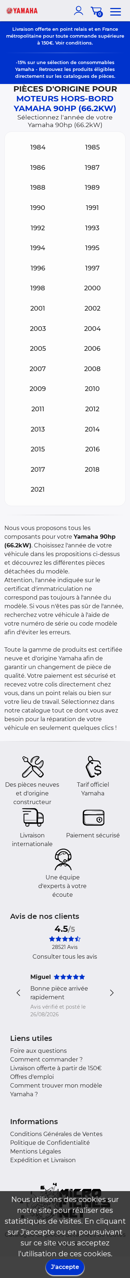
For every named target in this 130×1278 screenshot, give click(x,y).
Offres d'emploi (32, 1076)
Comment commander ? (46, 1059)
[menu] (115, 10)
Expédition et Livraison (43, 1160)
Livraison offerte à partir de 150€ (56, 1068)
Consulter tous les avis (64, 956)
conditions (79, 43)
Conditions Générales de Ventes (56, 1134)
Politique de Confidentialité (50, 1142)
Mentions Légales (35, 1151)
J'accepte (65, 1267)
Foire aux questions (38, 1050)
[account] (80, 10)
